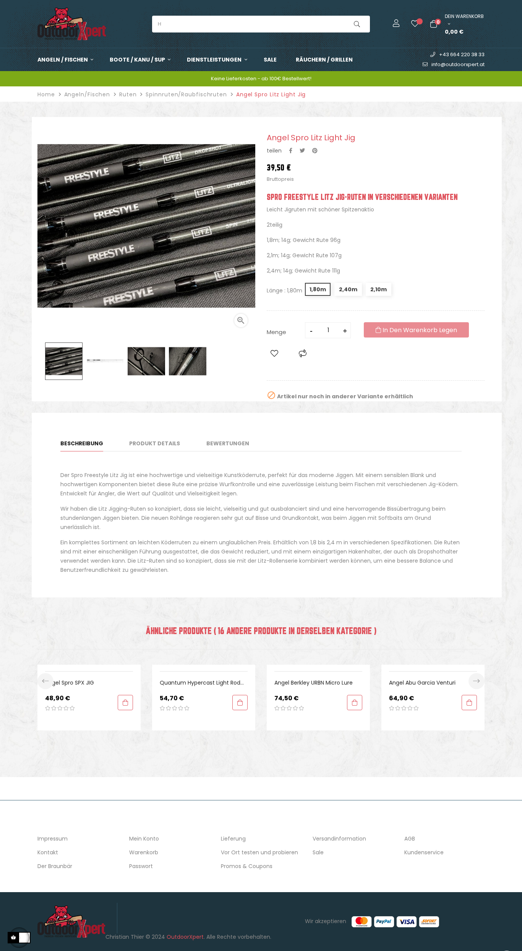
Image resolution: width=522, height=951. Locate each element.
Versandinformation (339, 838)
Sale (318, 852)
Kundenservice (424, 852)
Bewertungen (227, 443)
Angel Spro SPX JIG (69, 682)
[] (125, 702)
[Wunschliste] (409, 24)
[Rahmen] (390, 23)
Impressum (52, 838)
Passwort (141, 866)
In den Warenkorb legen (419, 330)
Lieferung (233, 838)
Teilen (290, 150)
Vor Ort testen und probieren (259, 852)
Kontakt (47, 852)
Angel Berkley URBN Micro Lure (313, 682)
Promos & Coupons (246, 866)
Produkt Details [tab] (154, 443)
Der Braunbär (54, 866)
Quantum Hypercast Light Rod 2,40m (200, 683)
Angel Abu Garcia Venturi (422, 682)
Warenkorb (143, 852)
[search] (357, 24)
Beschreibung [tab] (81, 443)
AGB (409, 838)
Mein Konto (144, 838)
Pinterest (315, 150)
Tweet (302, 150)
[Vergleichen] (302, 353)
